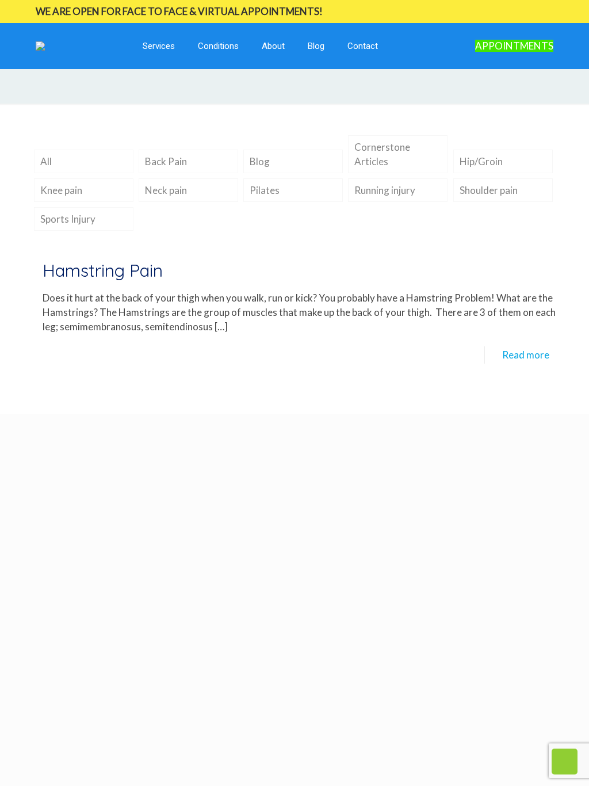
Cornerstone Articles (382, 154)
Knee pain (61, 190)
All (46, 161)
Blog (260, 161)
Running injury (384, 190)
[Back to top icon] (534, 762)
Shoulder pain (489, 190)
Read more (525, 355)
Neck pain (166, 190)
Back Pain (166, 161)
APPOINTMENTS (514, 46)
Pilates (265, 190)
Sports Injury (67, 219)
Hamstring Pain (103, 270)
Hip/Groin (481, 161)
